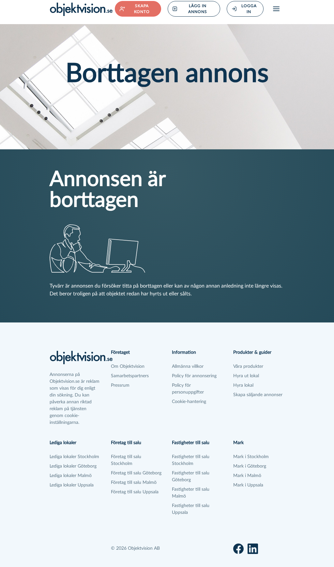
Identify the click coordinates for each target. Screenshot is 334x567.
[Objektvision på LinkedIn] (253, 549)
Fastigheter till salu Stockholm (190, 460)
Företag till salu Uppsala (135, 492)
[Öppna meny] (276, 8)
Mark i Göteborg (249, 466)
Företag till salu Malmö (134, 482)
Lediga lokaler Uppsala (72, 485)
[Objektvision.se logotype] (81, 9)
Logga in (249, 9)
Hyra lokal (243, 385)
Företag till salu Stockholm (126, 460)
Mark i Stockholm (251, 457)
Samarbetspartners (130, 376)
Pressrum (120, 385)
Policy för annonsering (194, 376)
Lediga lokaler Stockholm (74, 457)
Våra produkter (248, 366)
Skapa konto (142, 9)
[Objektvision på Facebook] (238, 549)
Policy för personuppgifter (188, 389)
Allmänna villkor (188, 366)
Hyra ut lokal (246, 376)
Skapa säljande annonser (257, 395)
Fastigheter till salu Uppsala (190, 509)
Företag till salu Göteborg (136, 473)
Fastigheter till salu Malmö (190, 493)
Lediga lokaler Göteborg (73, 466)
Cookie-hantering (189, 401)
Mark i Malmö (247, 475)
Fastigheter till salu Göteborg (190, 476)
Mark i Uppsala (248, 485)
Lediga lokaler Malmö (71, 475)
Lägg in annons (197, 9)
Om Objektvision (127, 366)
